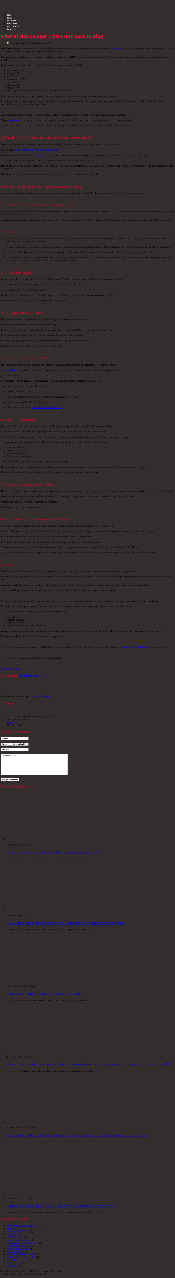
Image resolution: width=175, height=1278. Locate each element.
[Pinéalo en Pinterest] (28, 662)
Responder (12, 722)
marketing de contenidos (135, 647)
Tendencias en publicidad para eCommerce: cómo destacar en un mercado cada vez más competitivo (77, 1135)
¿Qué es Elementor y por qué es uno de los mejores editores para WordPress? (61, 1206)
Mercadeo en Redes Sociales (21, 1254)
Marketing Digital (15, 1251)
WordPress (14, 120)
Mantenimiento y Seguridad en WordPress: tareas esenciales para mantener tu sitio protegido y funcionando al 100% (89, 1064)
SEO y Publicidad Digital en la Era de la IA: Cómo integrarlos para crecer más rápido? (65, 923)
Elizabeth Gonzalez (32, 675)
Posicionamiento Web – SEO (21, 1257)
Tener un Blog (8, 370)
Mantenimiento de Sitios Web (21, 1242)
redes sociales (39, 155)
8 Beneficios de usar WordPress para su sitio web (38, 149)
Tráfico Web (13, 1263)
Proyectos (11, 29)
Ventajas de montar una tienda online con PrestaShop (44, 993)
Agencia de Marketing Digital (21, 1225)
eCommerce (12, 23)
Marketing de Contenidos (19, 1245)
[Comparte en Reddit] (20, 662)
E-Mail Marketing (15, 1237)
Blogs (4, 668)
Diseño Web (13, 1234)
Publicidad (11, 20)
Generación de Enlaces (18, 1240)
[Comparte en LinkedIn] (36, 662)
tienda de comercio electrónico (47, 407)
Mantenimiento (13, 26)
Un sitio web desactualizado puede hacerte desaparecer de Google (53, 852)
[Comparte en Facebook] (4, 662)
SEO (9, 14)
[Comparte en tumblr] (44, 662)
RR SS (9, 17)
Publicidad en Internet (17, 1260)
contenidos (117, 48)
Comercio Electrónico (17, 1231)
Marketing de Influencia (18, 1248)
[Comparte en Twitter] (12, 662)
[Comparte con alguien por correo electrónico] (52, 662)
